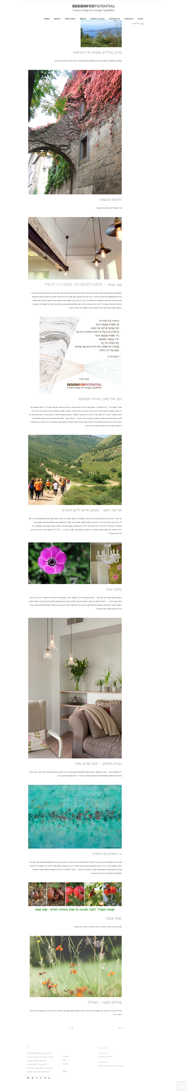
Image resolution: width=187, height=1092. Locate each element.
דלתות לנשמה (110, 199)
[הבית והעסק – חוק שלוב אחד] (75, 688)
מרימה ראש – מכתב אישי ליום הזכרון (92, 510)
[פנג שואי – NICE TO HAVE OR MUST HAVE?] (75, 248)
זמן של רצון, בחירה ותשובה (100, 398)
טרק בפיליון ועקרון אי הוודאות (97, 52)
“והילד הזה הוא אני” (105, 1057)
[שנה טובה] (75, 897)
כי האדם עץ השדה (107, 853)
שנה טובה (114, 918)
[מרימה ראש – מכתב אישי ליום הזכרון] (75, 470)
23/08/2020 (103, 1062)
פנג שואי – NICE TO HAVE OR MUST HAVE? (83, 284)
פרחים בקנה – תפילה (105, 1002)
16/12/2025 (103, 1048)
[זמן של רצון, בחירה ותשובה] (81, 355)
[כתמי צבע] (75, 563)
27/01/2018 (103, 1053)
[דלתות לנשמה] (75, 132)
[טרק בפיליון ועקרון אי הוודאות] (101, 33)
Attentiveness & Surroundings (111, 1066)
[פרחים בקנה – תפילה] (76, 966)
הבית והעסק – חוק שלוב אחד (98, 763)
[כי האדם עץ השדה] (75, 817)
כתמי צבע (114, 589)
